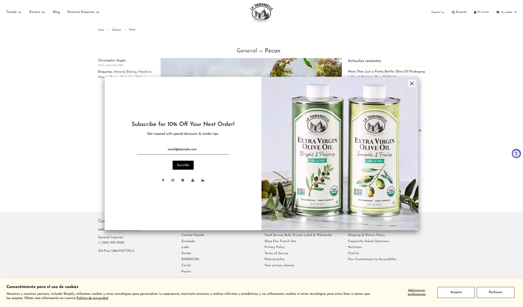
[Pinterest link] (183, 181)
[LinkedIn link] (203, 181)
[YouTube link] (193, 181)
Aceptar (456, 292)
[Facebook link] (163, 181)
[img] (340, 153)
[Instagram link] (173, 181)
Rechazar (495, 292)
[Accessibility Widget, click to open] (516, 153)
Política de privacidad (92, 298)
